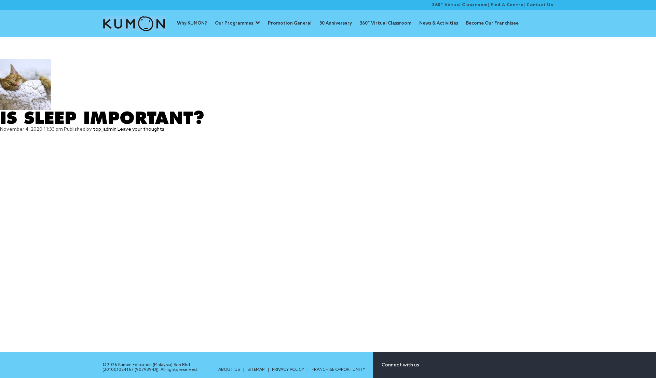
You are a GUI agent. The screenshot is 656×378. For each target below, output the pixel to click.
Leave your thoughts (141, 129)
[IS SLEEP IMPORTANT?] (328, 84)
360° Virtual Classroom (460, 5)
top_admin (105, 129)
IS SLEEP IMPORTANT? (102, 118)
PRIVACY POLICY (288, 369)
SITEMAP (256, 369)
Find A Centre (507, 5)
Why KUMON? (192, 23)
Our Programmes (234, 23)
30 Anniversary (335, 23)
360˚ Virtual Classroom (385, 23)
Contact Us (540, 5)
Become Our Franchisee (492, 23)
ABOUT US (229, 369)
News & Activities (438, 23)
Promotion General (290, 23)
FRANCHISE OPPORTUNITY (338, 369)
